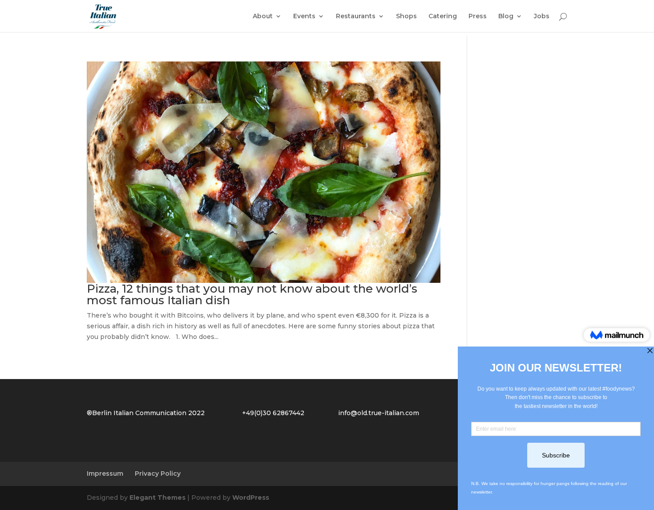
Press (477, 16)
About (263, 16)
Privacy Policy (158, 473)
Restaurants (355, 16)
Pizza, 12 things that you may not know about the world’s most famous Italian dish (252, 294)
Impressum (105, 473)
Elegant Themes (157, 498)
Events (304, 16)
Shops (406, 16)
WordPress (250, 498)
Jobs (541, 16)
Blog (505, 16)
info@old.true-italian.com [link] (378, 413)
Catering (442, 16)
